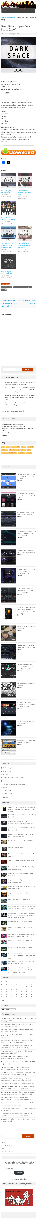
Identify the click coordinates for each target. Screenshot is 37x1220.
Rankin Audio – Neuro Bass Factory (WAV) (20, 921)
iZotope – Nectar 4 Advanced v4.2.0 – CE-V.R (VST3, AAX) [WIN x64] (26, 495)
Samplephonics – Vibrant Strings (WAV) (19, 899)
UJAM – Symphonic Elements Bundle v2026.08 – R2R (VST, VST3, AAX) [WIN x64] (25, 591)
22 (26, 994)
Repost (4, 290)
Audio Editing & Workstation (11, 768)
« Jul (2, 1001)
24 (1, 996)
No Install (5, 449)
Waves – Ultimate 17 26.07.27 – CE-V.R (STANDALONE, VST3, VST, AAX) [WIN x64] (26, 571)
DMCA (3, 1148)
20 (16, 994)
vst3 (18, 449)
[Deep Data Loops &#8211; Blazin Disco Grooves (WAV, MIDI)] (25, 233)
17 (1, 994)
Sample (5, 787)
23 (31, 994)
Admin (6, 34)
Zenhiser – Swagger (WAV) (15, 847)
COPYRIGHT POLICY (7, 1145)
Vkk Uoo (3, 1029)
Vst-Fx (23, 449)
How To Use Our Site (8, 1152)
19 (11, 994)
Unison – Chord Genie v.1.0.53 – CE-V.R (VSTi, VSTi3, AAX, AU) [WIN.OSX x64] (26, 476)
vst (8, 446)
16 (31, 991)
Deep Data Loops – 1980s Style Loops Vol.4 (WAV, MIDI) (7, 245)
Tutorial (5, 797)
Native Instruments (12, 452)
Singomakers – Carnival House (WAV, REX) (20, 940)
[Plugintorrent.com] (18, 8)
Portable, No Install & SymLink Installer (14, 784)
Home (3, 17)
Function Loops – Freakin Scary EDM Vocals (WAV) (20, 1083)
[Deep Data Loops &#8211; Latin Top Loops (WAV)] (8, 208)
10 (1, 991)
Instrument (22, 452)
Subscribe (19, 1172)
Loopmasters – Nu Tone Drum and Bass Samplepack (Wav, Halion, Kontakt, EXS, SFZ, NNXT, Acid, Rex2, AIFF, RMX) (21, 970)
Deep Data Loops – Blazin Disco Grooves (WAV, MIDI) (24, 245)
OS (4, 781)
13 (16, 991)
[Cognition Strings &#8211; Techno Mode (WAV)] (8, 261)
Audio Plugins (7, 771)
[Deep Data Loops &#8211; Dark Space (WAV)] (8, 180)
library (23, 446)
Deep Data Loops (7, 287)
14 (21, 991)
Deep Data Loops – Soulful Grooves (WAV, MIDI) (24, 192)
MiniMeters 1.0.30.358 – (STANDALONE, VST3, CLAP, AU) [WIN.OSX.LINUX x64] (26, 704)
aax (13, 446)
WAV (29, 449)
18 (6, 994)
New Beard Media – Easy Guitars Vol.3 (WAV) (20, 841)
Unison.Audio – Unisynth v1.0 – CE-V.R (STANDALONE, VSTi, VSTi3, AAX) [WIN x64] (25, 666)
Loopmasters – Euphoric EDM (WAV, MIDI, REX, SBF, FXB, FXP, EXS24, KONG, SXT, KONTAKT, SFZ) (21, 908)
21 (21, 994)
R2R (18, 446)
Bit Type (5, 774)
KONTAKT (30, 446)
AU (3, 446)
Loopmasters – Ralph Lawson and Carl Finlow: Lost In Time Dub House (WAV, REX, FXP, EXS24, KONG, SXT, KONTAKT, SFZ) (21, 916)
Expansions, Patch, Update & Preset (13, 777)
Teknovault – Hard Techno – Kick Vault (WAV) (21, 860)
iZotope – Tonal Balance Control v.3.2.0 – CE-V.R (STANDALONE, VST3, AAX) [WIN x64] (26, 533)
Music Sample (8, 793)
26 (11, 996)
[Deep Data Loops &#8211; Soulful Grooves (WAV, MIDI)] (25, 180)
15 (26, 991)
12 (11, 991)
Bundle (29, 452)
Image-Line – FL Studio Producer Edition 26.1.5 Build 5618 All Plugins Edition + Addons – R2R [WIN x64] (21, 809)
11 (6, 991)
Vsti (4, 452)
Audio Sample (10, 17)
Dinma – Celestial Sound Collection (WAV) (20, 947)
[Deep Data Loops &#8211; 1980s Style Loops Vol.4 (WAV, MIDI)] (8, 233)
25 (6, 996)
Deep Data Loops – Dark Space (22, 287)
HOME (3, 1142)
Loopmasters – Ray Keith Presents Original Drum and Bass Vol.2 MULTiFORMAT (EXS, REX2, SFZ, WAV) (22, 956)
